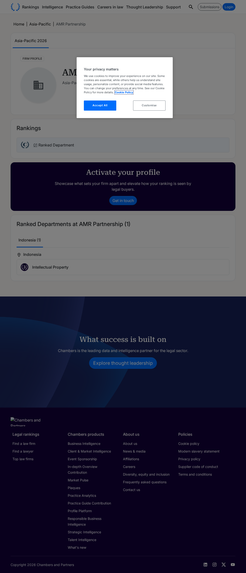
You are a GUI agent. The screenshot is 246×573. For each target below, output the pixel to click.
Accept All (100, 105)
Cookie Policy (124, 92)
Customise (149, 105)
